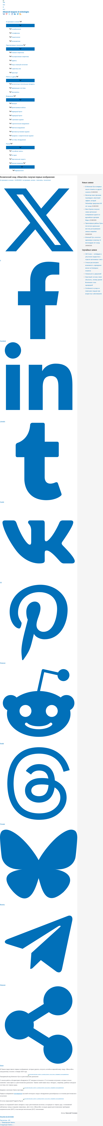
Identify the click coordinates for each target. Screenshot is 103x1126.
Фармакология (19, 170)
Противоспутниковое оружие (20, 132)
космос (33, 180)
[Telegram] (17, 14)
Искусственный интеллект (19, 64)
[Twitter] (9, 14)
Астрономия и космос (13, 22)
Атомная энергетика (17, 52)
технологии (47, 180)
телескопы (39, 180)
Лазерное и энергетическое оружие (22, 136)
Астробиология (16, 29)
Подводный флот (16, 115)
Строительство (16, 68)
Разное (8, 144)
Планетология (15, 37)
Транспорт (14, 73)
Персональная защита (18, 159)
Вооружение (10, 96)
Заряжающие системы (18, 88)
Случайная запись (17, 151)
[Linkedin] (15, 14)
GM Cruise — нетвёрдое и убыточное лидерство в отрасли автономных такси (93, 256)
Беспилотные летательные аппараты (23, 84)
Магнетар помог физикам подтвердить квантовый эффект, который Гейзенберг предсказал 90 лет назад (93, 200)
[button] (21, 22)
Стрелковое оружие (17, 119)
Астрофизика (15, 33)
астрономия (26, 180)
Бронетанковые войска (18, 107)
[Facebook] (12, 14)
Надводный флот (16, 111)
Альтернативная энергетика (20, 56)
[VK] (4, 14)
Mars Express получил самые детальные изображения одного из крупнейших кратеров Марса (92, 214)
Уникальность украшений (93, 274)
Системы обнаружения (18, 140)
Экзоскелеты (15, 92)
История (14, 155)
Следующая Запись (7, 1125)
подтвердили (18, 1093)
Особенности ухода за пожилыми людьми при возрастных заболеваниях (93, 291)
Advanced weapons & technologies (16, 11)
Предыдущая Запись (7, 1122)
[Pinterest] (7, 14)
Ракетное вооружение (18, 127)
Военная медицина (17, 163)
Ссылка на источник (7, 1117)
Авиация (14, 103)
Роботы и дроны (11, 77)
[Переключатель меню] (20, 25)
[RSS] (20, 14)
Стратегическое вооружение (20, 123)
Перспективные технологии (14, 45)
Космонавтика (15, 41)
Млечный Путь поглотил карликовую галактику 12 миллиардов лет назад (93, 240)
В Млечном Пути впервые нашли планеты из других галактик (93, 189)
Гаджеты (14, 60)
